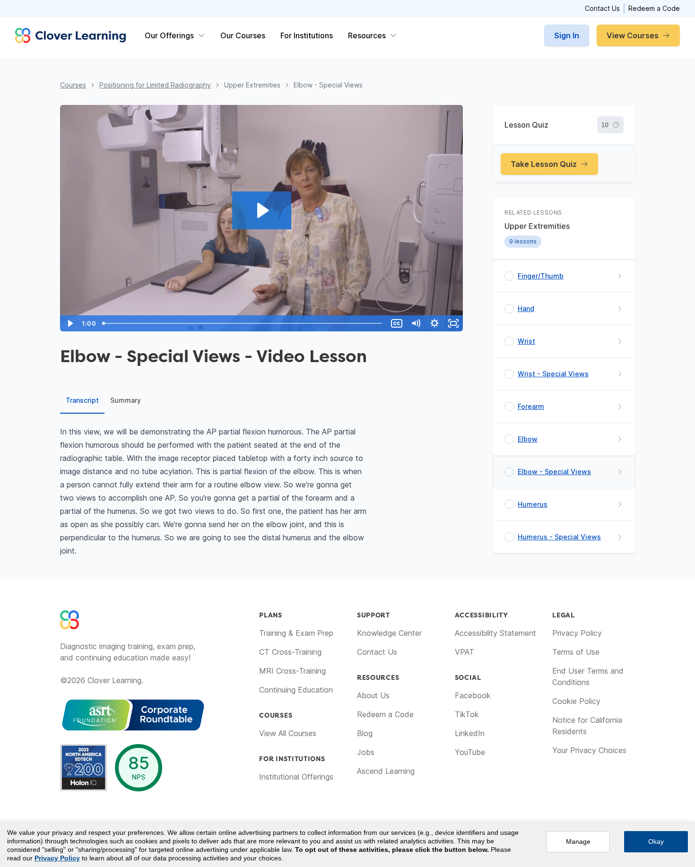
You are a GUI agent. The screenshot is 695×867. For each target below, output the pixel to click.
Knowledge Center (389, 633)
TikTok (467, 714)
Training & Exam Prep (296, 633)
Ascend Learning (386, 771)
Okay (656, 841)
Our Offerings (169, 35)
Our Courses (242, 35)
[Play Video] (69, 323)
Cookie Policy (576, 701)
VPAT (464, 652)
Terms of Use (575, 652)
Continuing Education (296, 689)
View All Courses (287, 733)
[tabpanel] (261, 491)
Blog (365, 733)
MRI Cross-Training (292, 671)
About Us (373, 695)
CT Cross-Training (290, 652)
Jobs (365, 752)
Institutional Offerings (296, 776)
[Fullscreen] (453, 323)
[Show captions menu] (396, 323)
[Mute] (415, 323)
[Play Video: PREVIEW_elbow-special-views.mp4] (261, 210)
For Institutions (306, 35)
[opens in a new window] (133, 715)
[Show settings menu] (434, 323)
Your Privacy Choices (589, 750)
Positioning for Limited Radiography (155, 85)
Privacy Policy (577, 633)
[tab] (82, 401)
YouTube (470, 752)
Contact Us (602, 8)
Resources (367, 35)
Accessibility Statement (495, 633)
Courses (73, 85)
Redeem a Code (654, 8)
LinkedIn (470, 733)
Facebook (473, 695)
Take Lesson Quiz (544, 164)
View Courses (633, 35)
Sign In (566, 35)
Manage (578, 841)
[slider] (243, 323)
